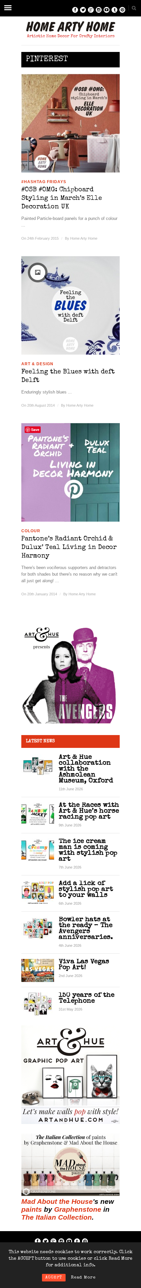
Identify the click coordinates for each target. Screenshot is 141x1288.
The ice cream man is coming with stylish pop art (88, 850)
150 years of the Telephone (86, 998)
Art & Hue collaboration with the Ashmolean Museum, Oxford (86, 769)
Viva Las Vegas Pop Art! (84, 964)
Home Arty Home (83, 238)
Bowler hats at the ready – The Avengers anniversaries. (86, 928)
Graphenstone (77, 1209)
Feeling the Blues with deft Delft (68, 376)
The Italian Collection (56, 1217)
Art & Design (37, 364)
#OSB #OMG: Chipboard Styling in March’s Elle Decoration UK (61, 198)
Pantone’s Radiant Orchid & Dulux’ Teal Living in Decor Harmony (69, 548)
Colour (30, 531)
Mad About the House (57, 1201)
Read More (83, 1278)
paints (31, 1209)
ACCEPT (53, 1278)
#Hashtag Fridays (43, 181)
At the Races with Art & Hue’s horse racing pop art (89, 811)
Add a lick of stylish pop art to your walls (86, 889)
